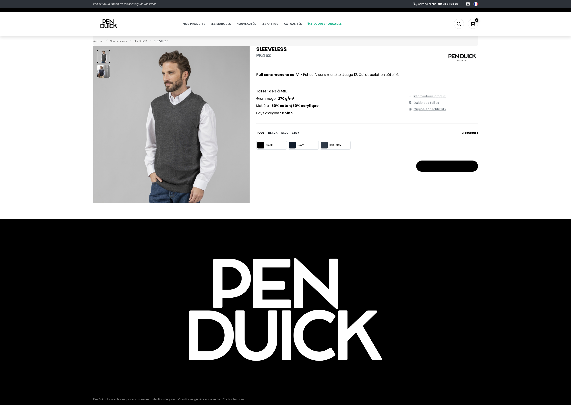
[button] (103, 56)
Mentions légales (164, 399)
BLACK (269, 145)
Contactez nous (233, 399)
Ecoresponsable (327, 24)
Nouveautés (246, 24)
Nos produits (194, 24)
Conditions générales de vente (199, 399)
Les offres (270, 24)
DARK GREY (335, 145)
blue (284, 133)
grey (295, 133)
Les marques (221, 24)
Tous (260, 133)
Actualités (293, 24)
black (273, 133)
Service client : (438, 4)
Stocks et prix (445, 166)
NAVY (300, 145)
